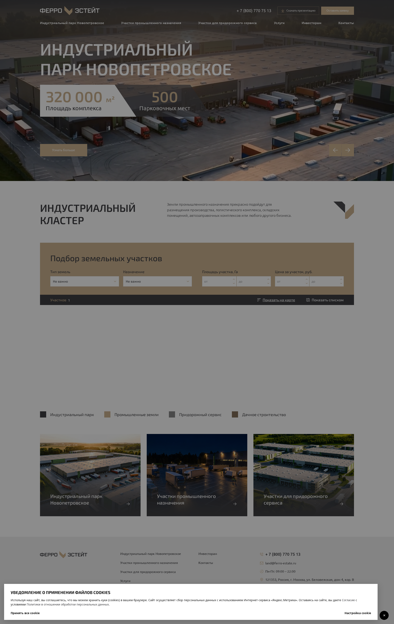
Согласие (348, 600)
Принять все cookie (25, 613)
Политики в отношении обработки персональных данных (68, 604)
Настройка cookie (358, 613)
